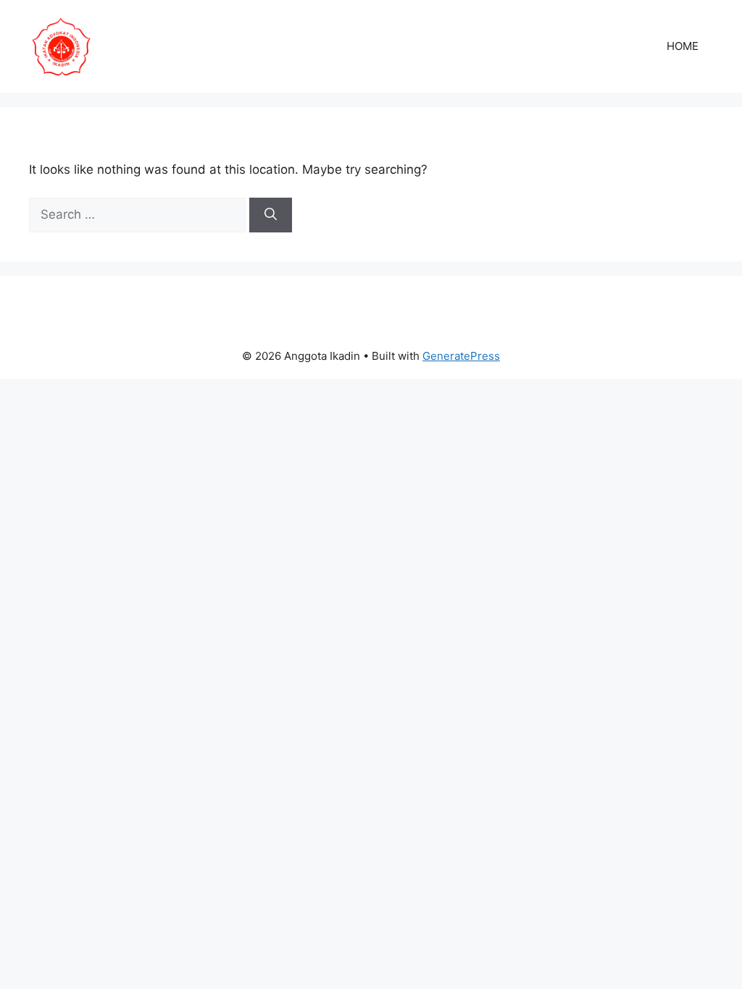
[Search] (270, 215)
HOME (683, 46)
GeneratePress (461, 356)
